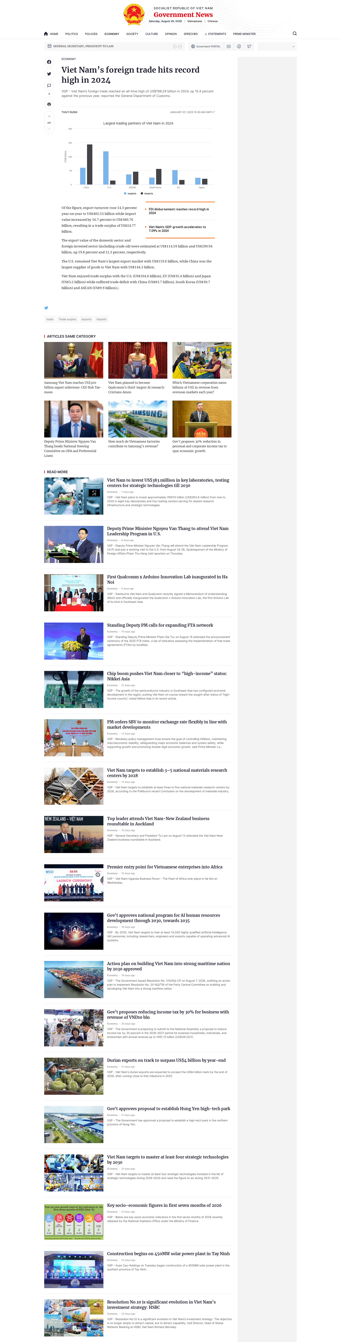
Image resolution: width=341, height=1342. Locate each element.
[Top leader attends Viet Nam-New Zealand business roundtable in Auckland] (73, 834)
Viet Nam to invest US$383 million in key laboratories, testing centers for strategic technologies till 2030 (168, 483)
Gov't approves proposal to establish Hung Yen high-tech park (168, 1108)
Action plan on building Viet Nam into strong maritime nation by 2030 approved (168, 966)
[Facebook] (239, 46)
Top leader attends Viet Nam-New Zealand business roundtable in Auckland (158, 821)
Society (132, 34)
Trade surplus (67, 319)
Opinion (171, 34)
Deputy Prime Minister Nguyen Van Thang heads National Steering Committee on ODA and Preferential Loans (70, 449)
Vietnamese (194, 21)
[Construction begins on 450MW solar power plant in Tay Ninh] (73, 1269)
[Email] (229, 46)
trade (49, 319)
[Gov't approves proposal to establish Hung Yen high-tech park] (73, 1124)
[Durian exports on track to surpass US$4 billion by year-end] (73, 1076)
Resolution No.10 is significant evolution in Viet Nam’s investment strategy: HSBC (161, 1305)
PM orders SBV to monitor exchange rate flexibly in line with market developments (167, 724)
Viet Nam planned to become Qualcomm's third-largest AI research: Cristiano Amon (136, 387)
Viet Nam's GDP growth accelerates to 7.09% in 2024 (177, 229)
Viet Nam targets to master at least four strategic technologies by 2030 (168, 1160)
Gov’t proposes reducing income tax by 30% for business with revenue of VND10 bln (168, 1015)
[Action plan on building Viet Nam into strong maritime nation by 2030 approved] (73, 979)
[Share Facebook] (49, 62)
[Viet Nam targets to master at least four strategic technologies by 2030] (73, 1172)
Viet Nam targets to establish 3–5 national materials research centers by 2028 (167, 773)
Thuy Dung (69, 112)
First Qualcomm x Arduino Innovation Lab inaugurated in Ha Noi (167, 579)
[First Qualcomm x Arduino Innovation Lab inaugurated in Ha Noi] (73, 592)
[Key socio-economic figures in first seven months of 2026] (73, 1221)
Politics (71, 34)
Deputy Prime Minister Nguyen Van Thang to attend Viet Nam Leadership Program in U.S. (168, 531)
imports (101, 319)
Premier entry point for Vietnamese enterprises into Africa (164, 866)
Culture (151, 34)
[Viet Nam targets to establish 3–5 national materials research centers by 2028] (73, 786)
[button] (175, 46)
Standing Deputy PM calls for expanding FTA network (160, 625)
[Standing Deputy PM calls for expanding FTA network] (73, 641)
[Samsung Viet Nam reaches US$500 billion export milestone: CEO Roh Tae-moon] (73, 360)
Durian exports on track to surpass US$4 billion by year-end (166, 1060)
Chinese (213, 21)
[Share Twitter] (49, 74)
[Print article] (49, 104)
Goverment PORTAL (208, 46)
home (54, 34)
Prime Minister (244, 34)
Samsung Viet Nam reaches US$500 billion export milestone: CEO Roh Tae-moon (73, 387)
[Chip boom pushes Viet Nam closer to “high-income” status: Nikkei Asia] (73, 689)
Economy (112, 34)
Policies (91, 34)
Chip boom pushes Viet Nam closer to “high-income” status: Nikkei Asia (167, 676)
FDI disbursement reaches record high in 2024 (179, 211)
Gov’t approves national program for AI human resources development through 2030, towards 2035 (163, 918)
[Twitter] (249, 46)
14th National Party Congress (73, 46)
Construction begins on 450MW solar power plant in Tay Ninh (168, 1253)
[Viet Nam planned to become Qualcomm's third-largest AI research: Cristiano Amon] (137, 360)
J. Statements (215, 34)
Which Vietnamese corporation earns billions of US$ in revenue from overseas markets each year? (199, 387)
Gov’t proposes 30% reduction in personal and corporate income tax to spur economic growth (199, 446)
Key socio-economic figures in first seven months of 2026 (164, 1205)
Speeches (191, 34)
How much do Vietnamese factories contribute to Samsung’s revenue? (134, 444)
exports (86, 319)
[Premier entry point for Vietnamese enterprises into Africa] (73, 882)
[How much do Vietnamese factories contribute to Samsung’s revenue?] (137, 419)
